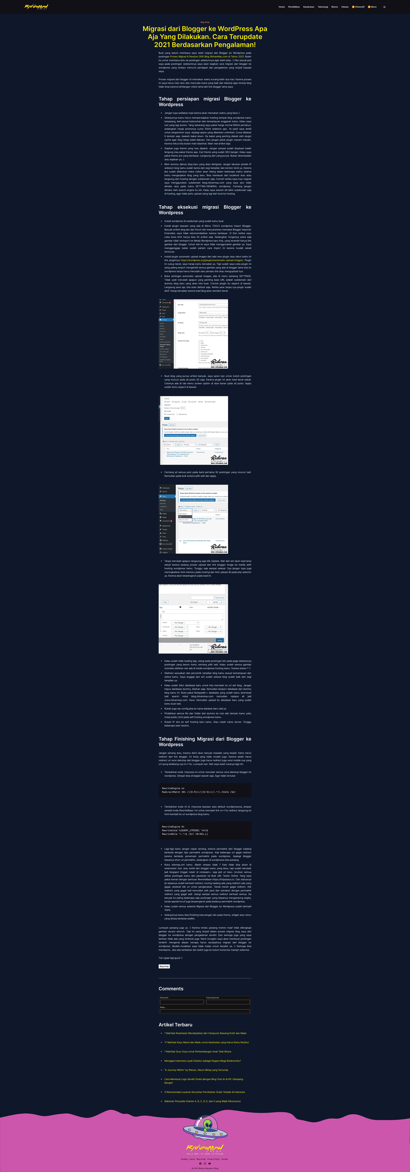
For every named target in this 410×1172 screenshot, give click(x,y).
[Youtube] (209, 1164)
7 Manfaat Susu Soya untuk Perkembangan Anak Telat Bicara (197, 1051)
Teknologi (323, 7)
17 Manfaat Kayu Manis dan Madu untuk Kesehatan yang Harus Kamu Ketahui (206, 1042)
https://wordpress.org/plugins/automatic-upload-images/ (212, 260)
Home (282, 7)
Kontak (225, 1159)
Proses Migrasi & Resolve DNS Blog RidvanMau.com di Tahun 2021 (207, 56)
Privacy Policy (213, 1159)
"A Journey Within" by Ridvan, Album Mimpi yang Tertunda (196, 1070)
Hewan (345, 7)
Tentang (184, 1159)
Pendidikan (294, 7)
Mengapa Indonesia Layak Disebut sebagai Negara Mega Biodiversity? (202, 1060)
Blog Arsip (205, 22)
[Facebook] (200, 1164)
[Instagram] (205, 1164)
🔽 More (372, 7)
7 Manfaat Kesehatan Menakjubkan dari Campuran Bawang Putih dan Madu (205, 1033)
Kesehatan (308, 7)
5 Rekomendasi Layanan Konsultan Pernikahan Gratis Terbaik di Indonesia (204, 1092)
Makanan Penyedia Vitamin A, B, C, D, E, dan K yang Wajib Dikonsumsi (202, 1101)
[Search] (384, 7)
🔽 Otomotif (358, 7)
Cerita (192, 1159)
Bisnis (335, 7)
